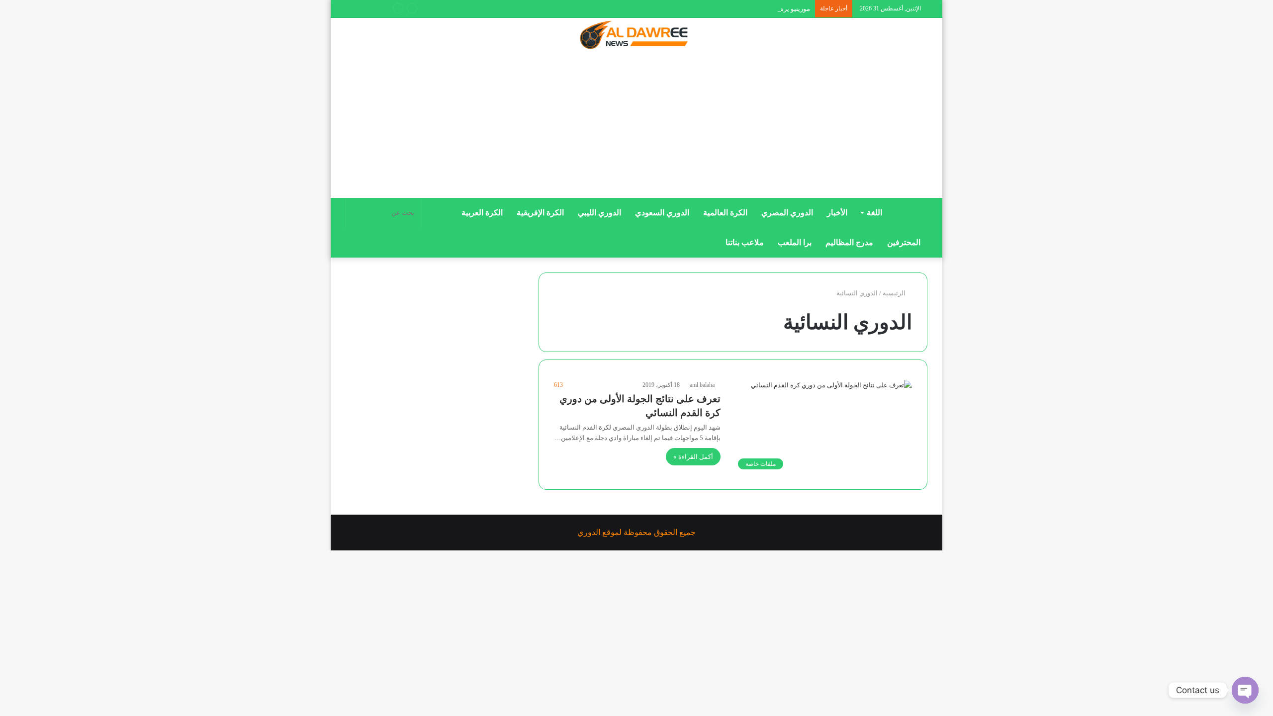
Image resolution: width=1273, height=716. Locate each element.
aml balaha (702, 384)
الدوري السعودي (662, 212)
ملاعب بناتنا (745, 242)
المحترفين (903, 242)
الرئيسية (895, 293)
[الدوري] (636, 35)
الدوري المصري (787, 212)
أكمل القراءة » (693, 456)
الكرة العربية (482, 212)
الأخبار (837, 212)
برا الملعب (795, 242)
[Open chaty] (1245, 690)
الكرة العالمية (725, 212)
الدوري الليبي (599, 212)
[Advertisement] (636, 127)
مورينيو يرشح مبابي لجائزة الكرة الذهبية (757, 8)
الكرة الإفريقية (540, 212)
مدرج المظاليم (849, 242)
